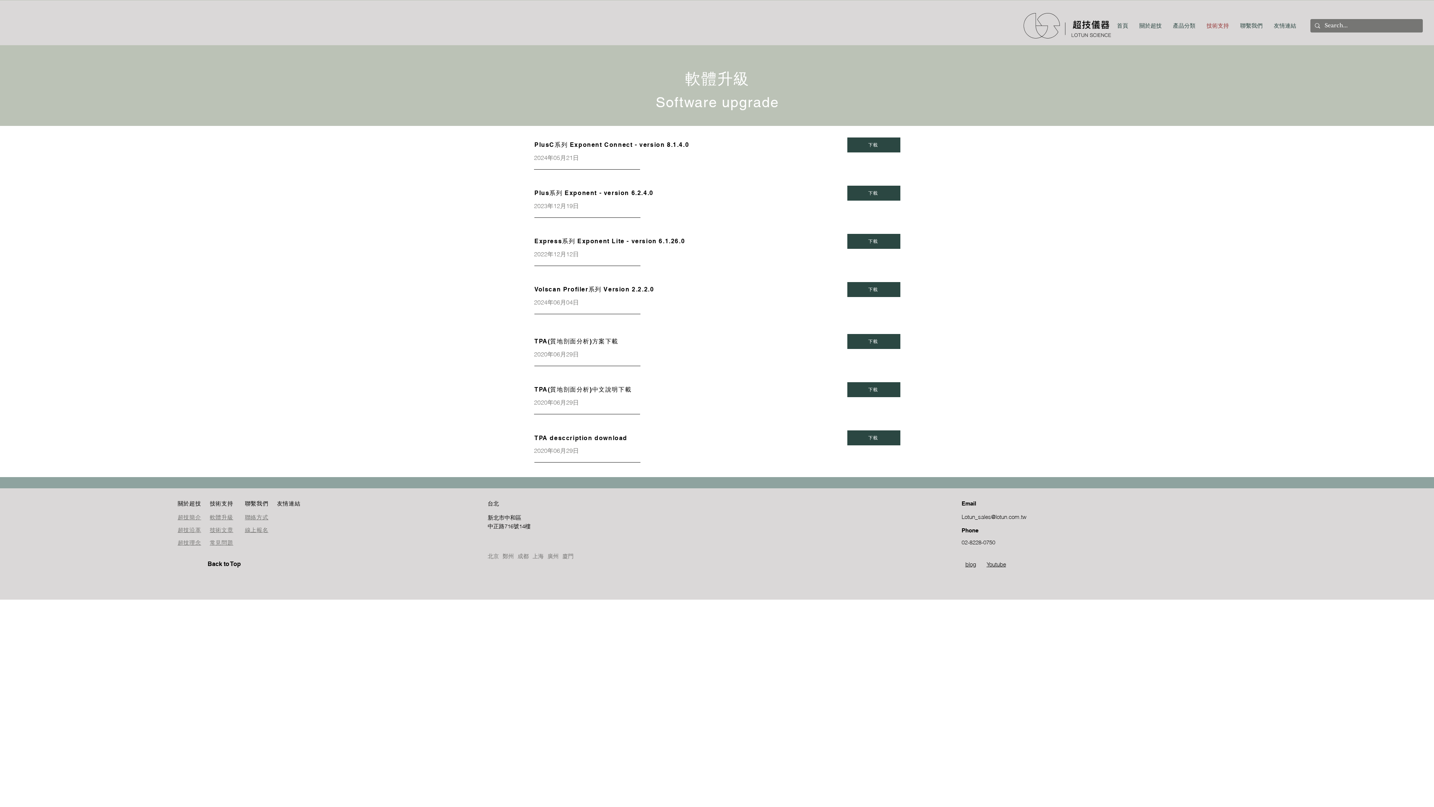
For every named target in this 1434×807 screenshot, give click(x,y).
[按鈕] (514, 521)
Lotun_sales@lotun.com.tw (994, 516)
